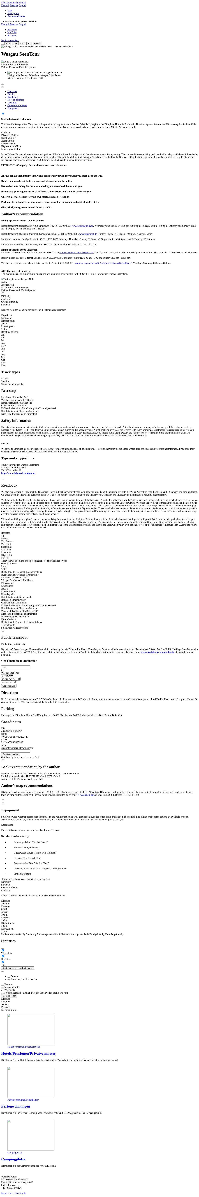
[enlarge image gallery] (2, 84)
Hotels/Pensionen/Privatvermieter (23, 1047)
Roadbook (12, 97)
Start (9, 10)
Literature (12, 102)
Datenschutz (20, 1193)
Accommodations (16, 16)
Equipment (12, 108)
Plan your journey (10, 754)
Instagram (12, 35)
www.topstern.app (86, 795)
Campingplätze (14, 1152)
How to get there (15, 99)
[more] (2, 985)
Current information (17, 105)
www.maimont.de (88, 234)
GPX (15, 43)
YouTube (11, 32)
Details (10, 94)
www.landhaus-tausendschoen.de (76, 252)
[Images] (8, 979)
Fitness (37, 43)
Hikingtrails (13, 13)
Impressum (6, 1193)
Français (14, 2)
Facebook (12, 29)
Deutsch (5, 2)
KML (22, 43)
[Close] (2, 971)
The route (12, 91)
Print (8, 43)
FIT (29, 43)
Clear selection (9, 996)
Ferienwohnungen (15, 1106)
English (22, 2)
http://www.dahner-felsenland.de (18, 473)
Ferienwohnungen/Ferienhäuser (23, 1099)
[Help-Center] (2, 948)
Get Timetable (8, 686)
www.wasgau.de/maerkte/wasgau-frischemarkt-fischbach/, (103, 263)
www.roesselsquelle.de (82, 226)
